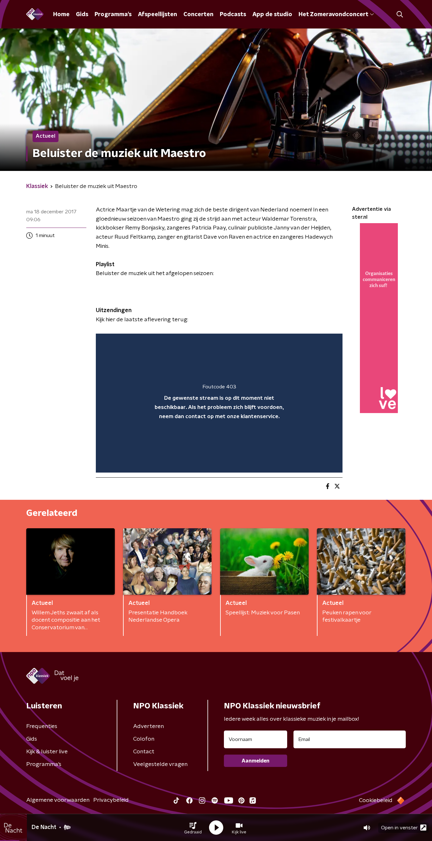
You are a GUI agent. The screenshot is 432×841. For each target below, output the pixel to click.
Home (61, 14)
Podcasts (233, 14)
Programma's (113, 14)
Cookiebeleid (375, 800)
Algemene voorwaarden (57, 800)
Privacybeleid (111, 800)
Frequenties (41, 726)
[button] (193, 828)
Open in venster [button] (399, 827)
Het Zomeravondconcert (333, 14)
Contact (143, 752)
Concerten (198, 14)
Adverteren (148, 726)
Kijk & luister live (47, 752)
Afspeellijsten (157, 14)
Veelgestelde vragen (160, 764)
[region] (219, 403)
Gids (82, 14)
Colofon (143, 739)
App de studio (272, 14)
